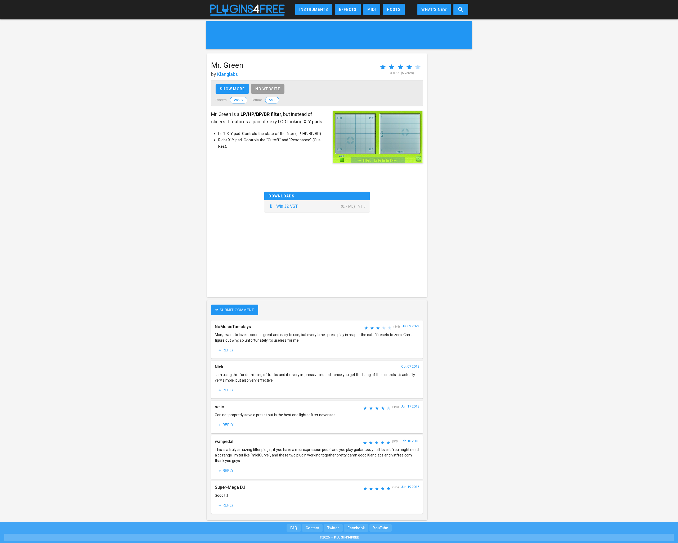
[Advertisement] (339, 35)
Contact (312, 528)
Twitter (333, 528)
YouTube (380, 528)
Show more (232, 89)
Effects (348, 9)
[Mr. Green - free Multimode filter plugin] (378, 137)
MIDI (371, 9)
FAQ (293, 528)
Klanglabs (227, 74)
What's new (434, 9)
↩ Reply (226, 350)
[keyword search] (460, 9)
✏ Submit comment (234, 310)
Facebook (356, 528)
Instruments (313, 9)
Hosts (394, 9)
